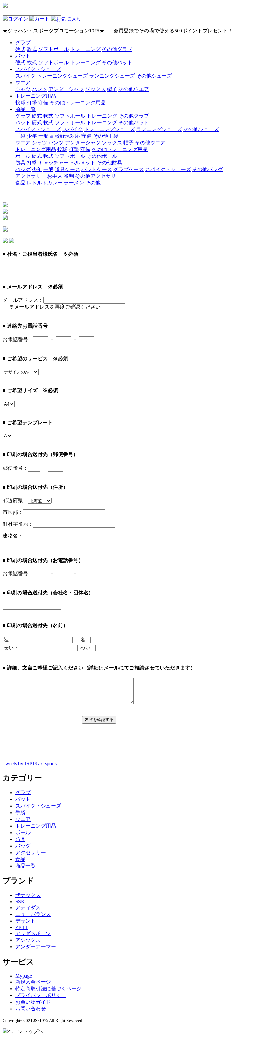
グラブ (23, 42)
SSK (20, 901)
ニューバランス (33, 914)
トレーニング (85, 49)
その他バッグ (207, 169)
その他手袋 (105, 136)
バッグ (23, 169)
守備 (43, 102)
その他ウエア (133, 89)
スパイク (25, 76)
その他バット (117, 62)
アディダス (28, 907)
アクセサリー (30, 176)
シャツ (23, 89)
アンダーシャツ (66, 89)
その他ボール (102, 156)
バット (23, 56)
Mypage (23, 976)
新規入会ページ (33, 982)
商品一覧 (25, 109)
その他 (93, 182)
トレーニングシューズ (62, 76)
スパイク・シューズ (38, 69)
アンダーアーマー (35, 946)
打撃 (32, 102)
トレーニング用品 (35, 96)
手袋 (20, 136)
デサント (25, 921)
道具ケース (67, 169)
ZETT (21, 927)
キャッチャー (53, 162)
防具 (20, 162)
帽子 (112, 89)
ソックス (95, 89)
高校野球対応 (65, 136)
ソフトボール (53, 49)
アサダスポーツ (33, 933)
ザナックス (28, 895)
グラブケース (128, 169)
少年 (32, 136)
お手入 (54, 176)
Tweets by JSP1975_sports (30, 763)
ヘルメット (82, 162)
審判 (69, 176)
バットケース (96, 169)
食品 (20, 182)
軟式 (32, 49)
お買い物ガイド (33, 1002)
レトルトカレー (44, 182)
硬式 (20, 49)
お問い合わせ (30, 1008)
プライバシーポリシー (40, 995)
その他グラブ (117, 49)
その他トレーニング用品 (78, 102)
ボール (23, 156)
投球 (20, 102)
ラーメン (74, 182)
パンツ (39, 89)
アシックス (28, 940)
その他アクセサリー (98, 176)
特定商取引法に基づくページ (48, 988)
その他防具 (109, 162)
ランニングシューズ (112, 76)
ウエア (23, 82)
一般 (43, 136)
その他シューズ (154, 76)
